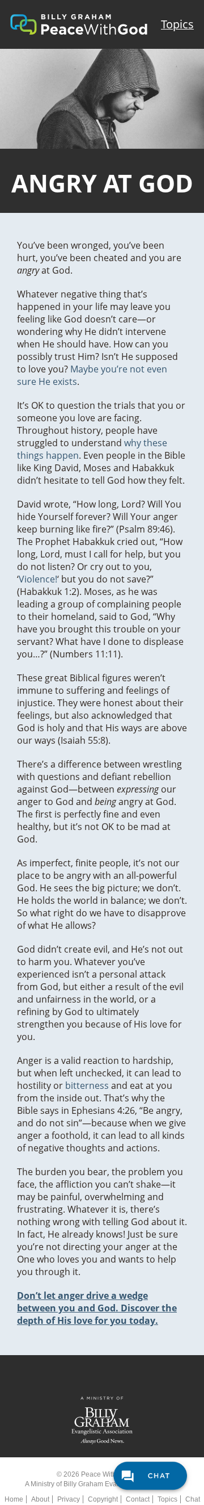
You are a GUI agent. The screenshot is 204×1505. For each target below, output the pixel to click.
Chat (192, 1499)
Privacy (68, 1499)
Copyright (103, 1499)
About (40, 1499)
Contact (138, 1499)
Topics (177, 24)
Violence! (38, 579)
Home (14, 1499)
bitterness (87, 1085)
